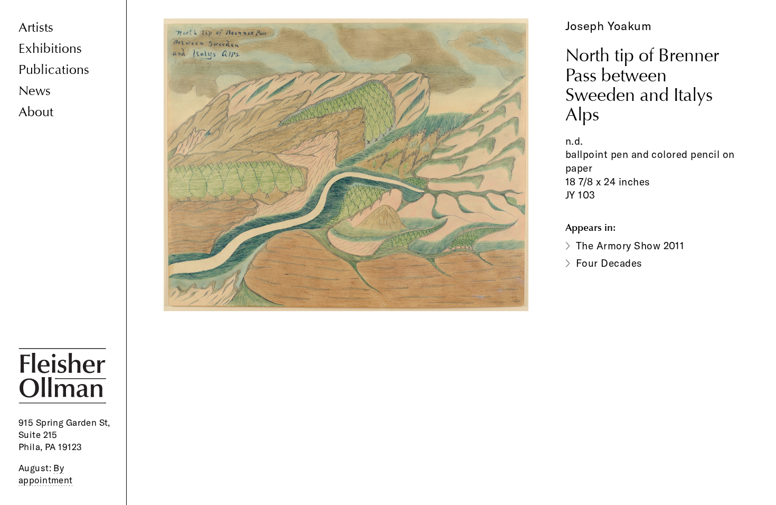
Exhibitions (50, 49)
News (34, 91)
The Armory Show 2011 (630, 245)
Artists (35, 28)
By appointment (45, 473)
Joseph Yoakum (608, 25)
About (35, 112)
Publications (53, 70)
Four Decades (609, 263)
